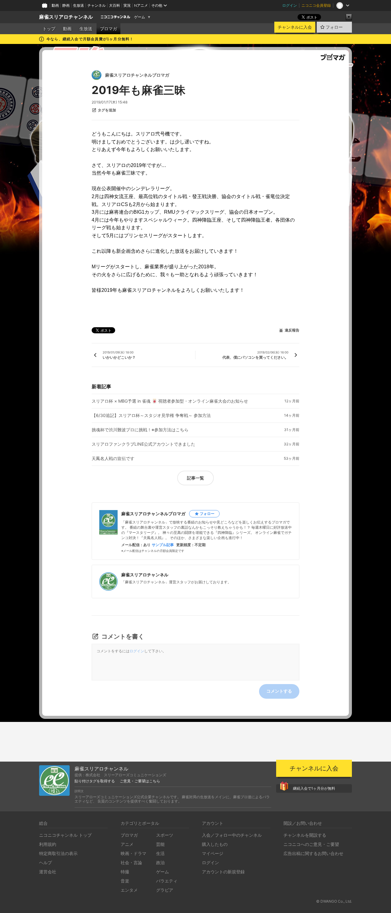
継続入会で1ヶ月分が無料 (314, 788)
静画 (66, 5)
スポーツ (164, 835)
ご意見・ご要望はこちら (140, 781)
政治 (160, 862)
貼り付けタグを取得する (95, 781)
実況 (127, 5)
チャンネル (96, 5)
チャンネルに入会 (295, 27)
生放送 (78, 5)
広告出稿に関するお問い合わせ (313, 853)
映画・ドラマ (133, 853)
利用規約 (47, 844)
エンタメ (129, 890)
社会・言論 (131, 862)
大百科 (114, 5)
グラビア (164, 890)
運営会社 (47, 871)
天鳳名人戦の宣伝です (113, 458)
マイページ (212, 853)
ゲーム (139, 17)
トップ (48, 28)
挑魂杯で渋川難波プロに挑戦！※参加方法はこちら (140, 430)
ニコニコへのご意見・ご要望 (311, 844)
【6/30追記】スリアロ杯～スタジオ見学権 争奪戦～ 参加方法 (151, 415)
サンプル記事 (163, 545)
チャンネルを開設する (304, 835)
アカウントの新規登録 (223, 871)
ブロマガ (108, 28)
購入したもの (215, 844)
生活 (160, 853)
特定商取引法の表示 (58, 853)
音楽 (125, 880)
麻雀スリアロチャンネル (66, 17)
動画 (55, 5)
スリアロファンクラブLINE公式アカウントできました (143, 444)
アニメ (127, 844)
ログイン (289, 5)
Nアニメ (141, 5)
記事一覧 (195, 477)
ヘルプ (45, 862)
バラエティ (166, 880)
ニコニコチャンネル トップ (65, 835)
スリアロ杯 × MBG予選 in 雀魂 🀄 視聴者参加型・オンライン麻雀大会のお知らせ (170, 401)
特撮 (125, 871)
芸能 (160, 844)
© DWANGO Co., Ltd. (334, 901)
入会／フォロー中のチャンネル (232, 835)
